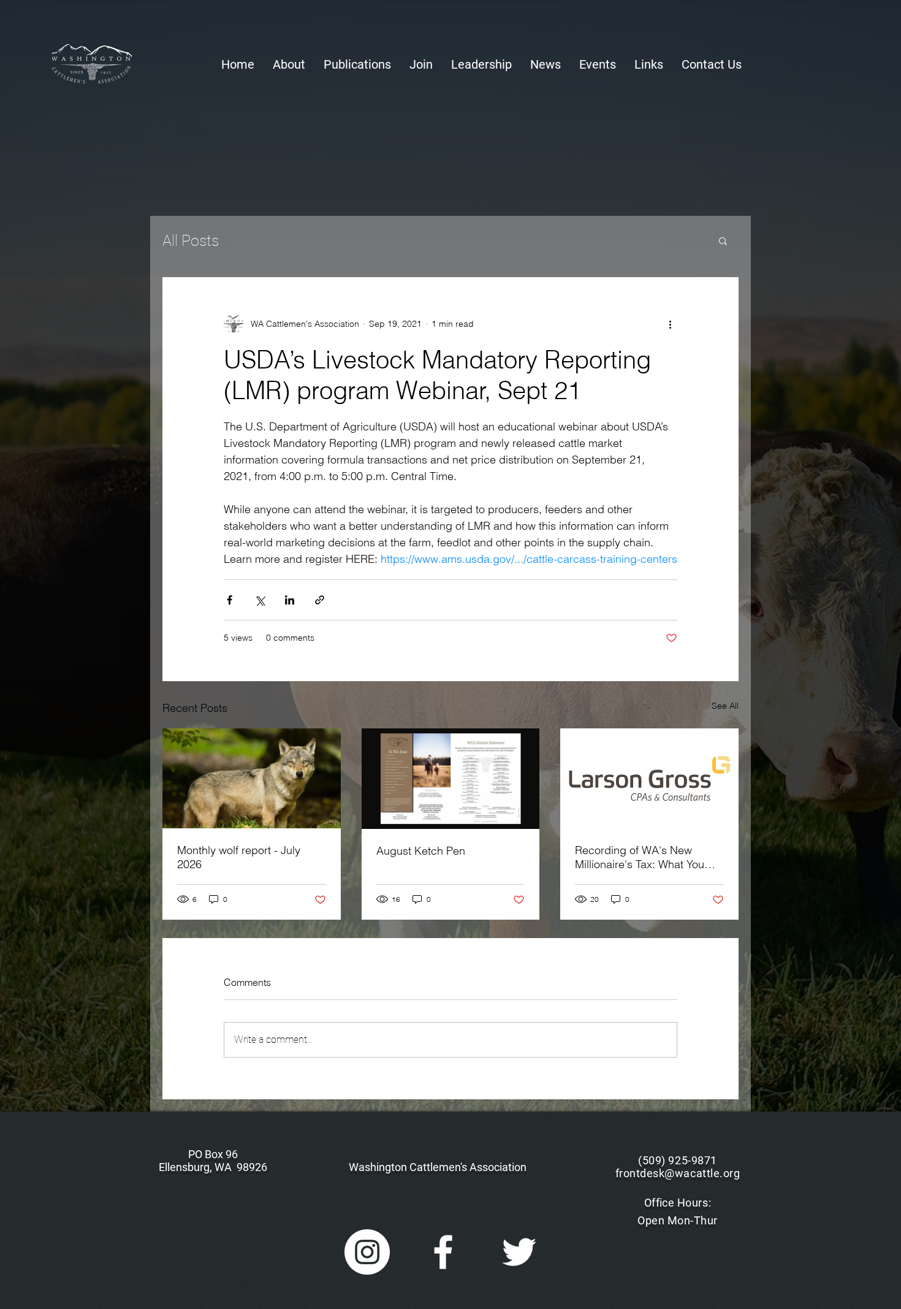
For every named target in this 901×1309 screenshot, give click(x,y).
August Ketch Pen (420, 851)
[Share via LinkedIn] (289, 600)
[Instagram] (367, 1252)
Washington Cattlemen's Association (438, 1167)
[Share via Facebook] (229, 600)
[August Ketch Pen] (451, 778)
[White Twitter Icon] (519, 1252)
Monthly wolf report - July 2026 (238, 857)
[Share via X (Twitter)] (259, 600)
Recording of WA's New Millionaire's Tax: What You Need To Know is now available (639, 857)
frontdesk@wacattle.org (677, 1173)
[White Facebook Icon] (443, 1252)
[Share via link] (319, 600)
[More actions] (670, 323)
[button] (289, 64)
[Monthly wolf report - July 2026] (251, 778)
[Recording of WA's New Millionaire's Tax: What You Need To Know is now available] (649, 778)
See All (725, 705)
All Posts (190, 241)
